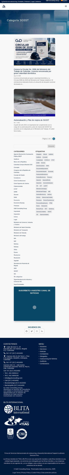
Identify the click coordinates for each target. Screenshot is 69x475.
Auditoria (51, 154)
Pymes (16, 252)
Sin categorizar (18, 276)
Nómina (16, 244)
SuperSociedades (19, 284)
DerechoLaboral (40, 165)
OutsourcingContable (47, 197)
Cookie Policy (36, 472)
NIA (15, 238)
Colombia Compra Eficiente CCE (23, 164)
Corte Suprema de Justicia (21, 183)
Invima (16, 216)
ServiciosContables (41, 211)
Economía (17, 200)
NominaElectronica (41, 194)
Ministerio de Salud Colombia (22, 227)
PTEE (50, 203)
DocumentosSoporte (41, 171)
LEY (41, 186)
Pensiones (39, 200)
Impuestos (17, 214)
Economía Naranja (19, 203)
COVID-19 (47, 160)
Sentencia (51, 208)
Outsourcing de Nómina (48, 359)
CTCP (15, 189)
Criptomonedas (18, 186)
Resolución (17, 258)
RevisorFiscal (39, 208)
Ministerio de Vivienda (20, 233)
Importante (17, 211)
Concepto (16, 167)
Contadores (17, 178)
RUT (46, 208)
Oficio (15, 249)
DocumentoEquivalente (42, 168)
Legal (15, 219)
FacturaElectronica (41, 177)
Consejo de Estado (19, 175)
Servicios (43, 349)
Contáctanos (44, 364)
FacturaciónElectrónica (42, 174)
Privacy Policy (25, 472)
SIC (15, 274)
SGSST (16, 271)
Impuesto (38, 180)
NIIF (15, 241)
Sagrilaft (16, 260)
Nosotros (43, 346)
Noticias (16, 246)
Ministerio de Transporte (21, 230)
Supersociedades (44, 214)
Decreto (16, 194)
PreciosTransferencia (48, 200)
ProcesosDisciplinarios (42, 203)
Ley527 (45, 186)
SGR (15, 268)
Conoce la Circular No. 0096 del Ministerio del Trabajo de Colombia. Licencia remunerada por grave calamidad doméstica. (32, 71)
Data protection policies (49, 472)
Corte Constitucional (19, 180)
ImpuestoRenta (46, 180)
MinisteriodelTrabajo (41, 191)
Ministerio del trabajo (20, 235)
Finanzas (16, 205)
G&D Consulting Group (52, 0)
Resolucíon (17, 255)
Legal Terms (16, 472)
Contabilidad (39, 160)
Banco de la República (20, 162)
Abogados (38, 154)
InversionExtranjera (48, 183)
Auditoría (16, 159)
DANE (15, 191)
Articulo (45, 154)
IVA (37, 186)
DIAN (15, 197)
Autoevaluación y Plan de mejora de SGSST (31, 120)
